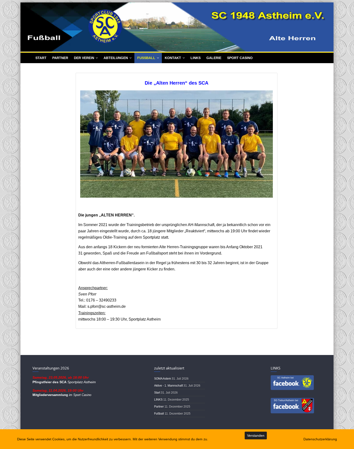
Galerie (213, 58)
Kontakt (173, 58)
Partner (60, 58)
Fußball (146, 58)
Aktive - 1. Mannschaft (169, 385)
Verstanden (255, 435)
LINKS (195, 58)
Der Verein (84, 58)
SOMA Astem (163, 378)
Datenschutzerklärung (320, 439)
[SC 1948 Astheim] (177, 5)
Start (40, 58)
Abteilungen (116, 58)
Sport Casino (240, 58)
